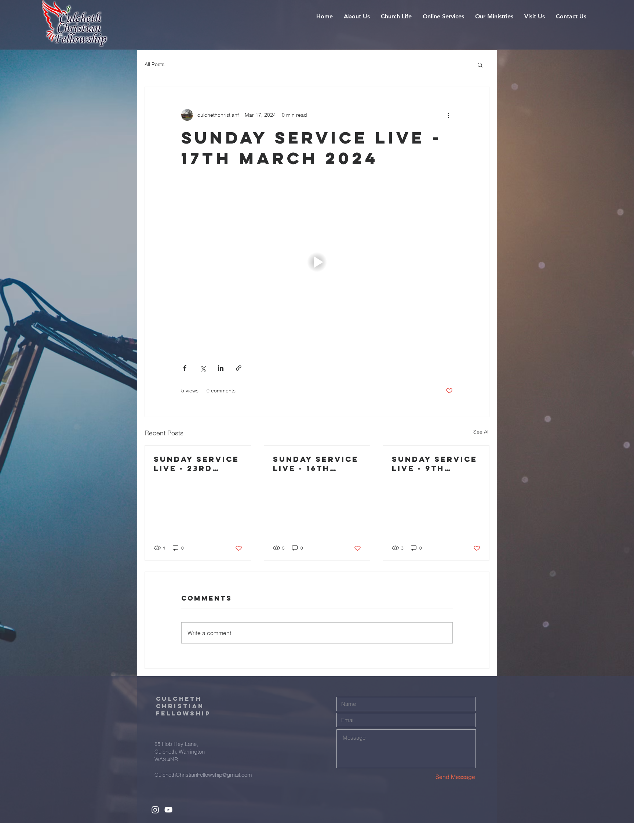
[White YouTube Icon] (168, 810)
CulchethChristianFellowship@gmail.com (203, 774)
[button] (356, 16)
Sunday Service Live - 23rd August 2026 (196, 463)
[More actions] (448, 114)
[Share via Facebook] (184, 368)
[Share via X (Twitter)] (202, 368)
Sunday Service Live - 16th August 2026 (315, 463)
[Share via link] (238, 368)
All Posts (154, 64)
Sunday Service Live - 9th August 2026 (434, 463)
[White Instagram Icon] (155, 810)
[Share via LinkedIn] (220, 368)
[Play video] (317, 262)
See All (481, 431)
